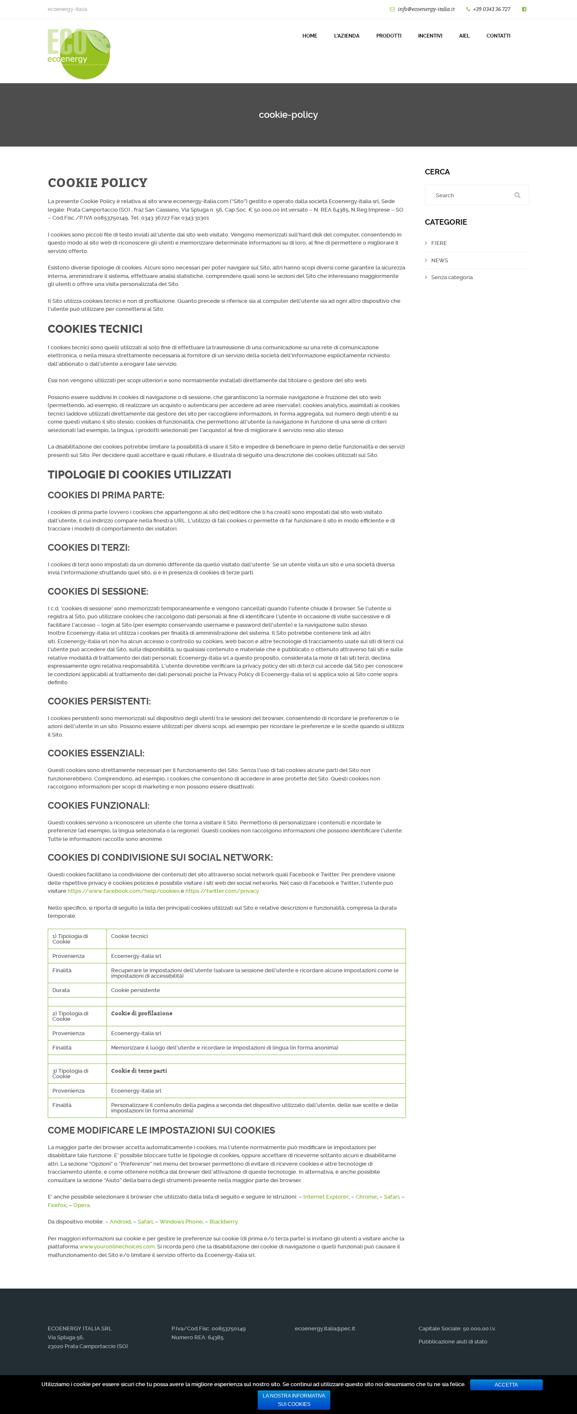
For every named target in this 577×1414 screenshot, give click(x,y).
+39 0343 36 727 (491, 9)
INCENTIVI (430, 36)
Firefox (57, 1205)
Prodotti (388, 36)
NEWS (439, 260)
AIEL (464, 36)
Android (120, 1221)
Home (309, 36)
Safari (391, 1197)
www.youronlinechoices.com (117, 1246)
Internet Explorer (325, 1197)
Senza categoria (452, 277)
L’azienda (346, 36)
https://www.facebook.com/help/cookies (124, 891)
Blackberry (223, 1221)
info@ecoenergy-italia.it (426, 9)
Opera (81, 1205)
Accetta (506, 1385)
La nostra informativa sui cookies (294, 1400)
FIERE (439, 243)
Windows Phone (181, 1221)
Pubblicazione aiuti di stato (453, 1341)
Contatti (498, 36)
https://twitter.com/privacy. (222, 891)
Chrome (366, 1197)
